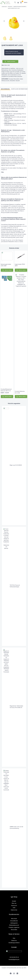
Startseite (4, 6)
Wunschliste (14, 929)
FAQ (14, 938)
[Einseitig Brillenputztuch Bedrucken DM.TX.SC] (7, 274)
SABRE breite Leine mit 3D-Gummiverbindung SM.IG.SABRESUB (16, 828)
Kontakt (14, 901)
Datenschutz (14, 910)
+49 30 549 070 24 (14, 957)
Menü (25, 2)
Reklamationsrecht (14, 925)
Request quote (11, 488)
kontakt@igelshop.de (14, 959)
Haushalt (10, 6)
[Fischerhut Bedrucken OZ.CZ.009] (21, 274)
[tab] (5, 89)
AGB (14, 907)
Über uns (14, 903)
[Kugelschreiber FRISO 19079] (21, 252)
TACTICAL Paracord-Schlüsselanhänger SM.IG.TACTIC (15, 586)
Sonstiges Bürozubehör (14, 79)
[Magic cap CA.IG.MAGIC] (6, 408)
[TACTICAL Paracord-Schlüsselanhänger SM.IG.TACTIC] (6, 529)
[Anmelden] (18, 2)
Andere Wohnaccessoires (19, 6)
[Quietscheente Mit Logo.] (14, 34)
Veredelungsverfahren (14, 942)
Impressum (14, 905)
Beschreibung (5, 89)
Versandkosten (14, 920)
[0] (21, 2)
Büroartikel (12, 80)
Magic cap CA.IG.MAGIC (16, 465)
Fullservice (14, 940)
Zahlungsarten (14, 923)
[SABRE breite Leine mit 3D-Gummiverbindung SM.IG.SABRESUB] (6, 770)
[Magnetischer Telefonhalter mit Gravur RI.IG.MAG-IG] (6, 649)
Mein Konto (14, 918)
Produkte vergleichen (14, 927)
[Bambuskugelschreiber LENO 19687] (7, 252)
